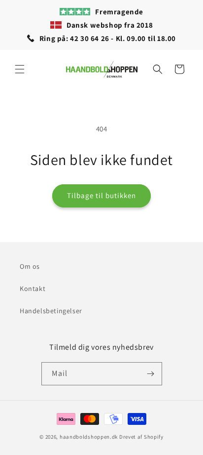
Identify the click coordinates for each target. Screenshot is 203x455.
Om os (30, 266)
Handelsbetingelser (51, 310)
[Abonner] (151, 373)
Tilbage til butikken (101, 195)
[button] (20, 69)
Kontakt (32, 288)
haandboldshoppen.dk (89, 436)
